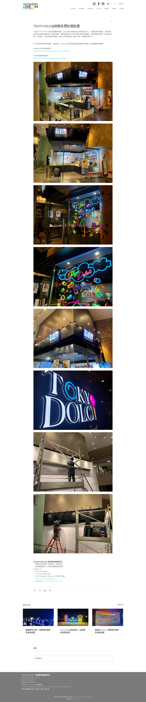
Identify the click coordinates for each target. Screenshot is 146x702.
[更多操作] (111, 21)
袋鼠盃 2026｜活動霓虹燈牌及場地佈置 (107, 631)
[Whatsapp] (94, 3)
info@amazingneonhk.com (33, 677)
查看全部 (120, 604)
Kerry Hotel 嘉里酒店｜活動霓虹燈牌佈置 (72, 631)
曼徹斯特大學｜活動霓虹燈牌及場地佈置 (37, 631)
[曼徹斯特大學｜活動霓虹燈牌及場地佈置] (38, 617)
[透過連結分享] (50, 590)
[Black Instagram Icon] (103, 3)
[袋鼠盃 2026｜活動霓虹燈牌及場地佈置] (107, 617)
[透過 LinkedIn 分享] (45, 590)
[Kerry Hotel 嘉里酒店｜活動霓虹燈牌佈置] (73, 617)
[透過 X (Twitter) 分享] (40, 590)
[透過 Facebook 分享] (34, 590)
